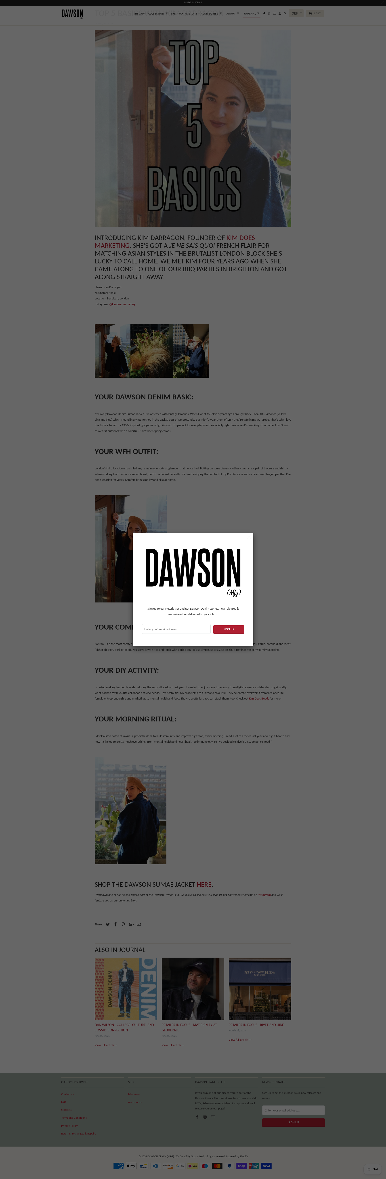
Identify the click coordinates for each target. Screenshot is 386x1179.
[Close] (249, 537)
